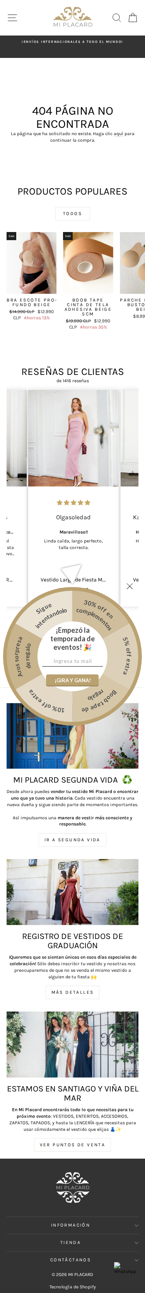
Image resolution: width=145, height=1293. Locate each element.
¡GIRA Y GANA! (73, 680)
